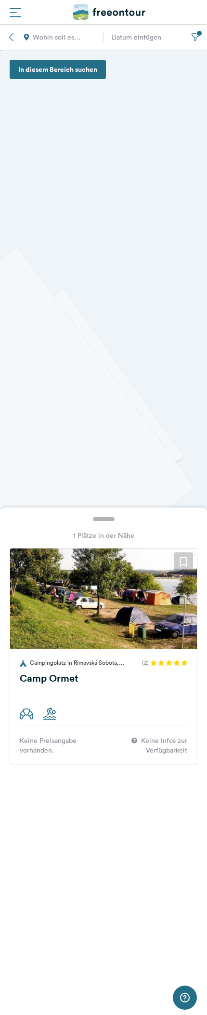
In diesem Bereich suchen (57, 69)
